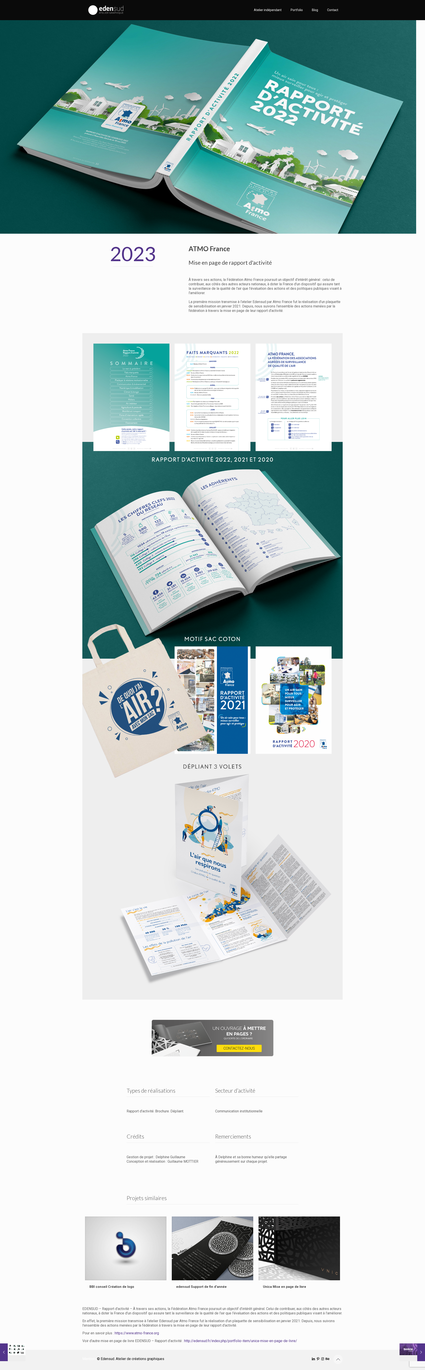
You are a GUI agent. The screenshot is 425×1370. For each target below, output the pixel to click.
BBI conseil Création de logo (111, 1287)
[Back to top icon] (338, 1359)
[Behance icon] (327, 1359)
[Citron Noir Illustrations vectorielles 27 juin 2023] (12, 1352)
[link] (212, 1038)
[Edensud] (106, 10)
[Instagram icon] (322, 1359)
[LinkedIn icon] (313, 1359)
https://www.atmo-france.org (137, 1333)
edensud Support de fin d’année (201, 1287)
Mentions (89, 1359)
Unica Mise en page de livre (284, 1287)
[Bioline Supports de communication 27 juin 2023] (412, 1352)
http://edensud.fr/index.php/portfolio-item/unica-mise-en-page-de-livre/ (240, 1341)
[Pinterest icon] (318, 1359)
